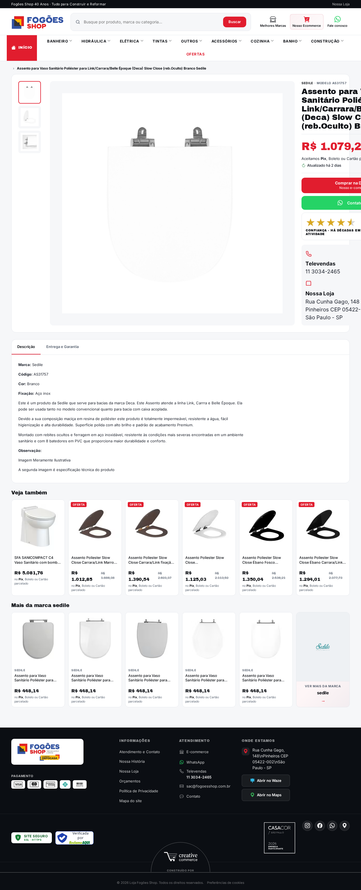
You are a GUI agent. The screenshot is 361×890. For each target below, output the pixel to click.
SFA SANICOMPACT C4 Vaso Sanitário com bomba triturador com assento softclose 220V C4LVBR (37, 565)
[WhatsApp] (332, 826)
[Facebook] (320, 826)
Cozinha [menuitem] (260, 41)
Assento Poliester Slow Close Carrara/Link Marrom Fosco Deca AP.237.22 (94, 562)
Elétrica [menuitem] (129, 41)
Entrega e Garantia (62, 346)
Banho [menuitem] (290, 41)
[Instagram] (307, 826)
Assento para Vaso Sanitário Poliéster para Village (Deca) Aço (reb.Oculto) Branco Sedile (264, 682)
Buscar (234, 21)
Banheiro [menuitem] (57, 41)
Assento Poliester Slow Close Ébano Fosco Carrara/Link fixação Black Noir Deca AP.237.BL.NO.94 (265, 565)
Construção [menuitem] (325, 41)
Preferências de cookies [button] (225, 883)
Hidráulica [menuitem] (94, 41)
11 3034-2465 (322, 271)
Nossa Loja (341, 4)
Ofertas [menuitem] (195, 54)
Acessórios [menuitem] (224, 41)
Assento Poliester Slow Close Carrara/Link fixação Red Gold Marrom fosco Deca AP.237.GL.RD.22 (150, 565)
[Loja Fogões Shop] (37, 22)
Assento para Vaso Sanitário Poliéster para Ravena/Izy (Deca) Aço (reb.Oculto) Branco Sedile (207, 682)
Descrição (26, 346)
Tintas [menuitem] (160, 41)
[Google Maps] (345, 826)
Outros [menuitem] (189, 41)
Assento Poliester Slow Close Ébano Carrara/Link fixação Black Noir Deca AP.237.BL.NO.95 (321, 565)
